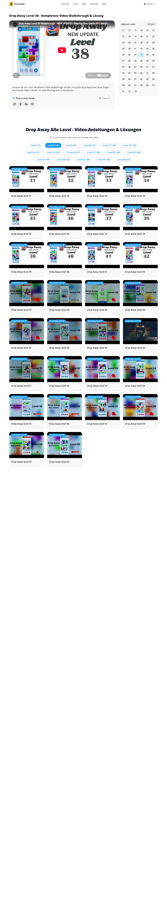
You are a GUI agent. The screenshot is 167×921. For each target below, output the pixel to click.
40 (153, 54)
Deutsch (150, 4)
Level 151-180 (129, 145)
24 (129, 42)
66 (129, 85)
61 (135, 79)
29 (123, 48)
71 (123, 91)
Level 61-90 (71, 145)
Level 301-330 (113, 152)
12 (129, 30)
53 (123, 73)
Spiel (84, 4)
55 (135, 73)
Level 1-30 (35, 145)
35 (123, 54)
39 (147, 54)
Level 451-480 (103, 159)
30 (129, 48)
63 (147, 79)
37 (135, 54)
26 (141, 42)
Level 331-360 (134, 152)
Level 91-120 (89, 145)
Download (94, 4)
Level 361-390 (43, 159)
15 (147, 30)
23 (123, 42)
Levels (75, 4)
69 (147, 85)
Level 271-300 (93, 152)
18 (129, 36)
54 (129, 73)
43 (135, 60)
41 (123, 60)
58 (153, 73)
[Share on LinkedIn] (26, 104)
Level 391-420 (63, 159)
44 (141, 60)
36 (129, 54)
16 (153, 30)
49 (135, 67)
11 (123, 30)
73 (135, 91)
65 (123, 85)
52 (153, 67)
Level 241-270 (73, 152)
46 (153, 60)
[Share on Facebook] (20, 104)
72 (129, 91)
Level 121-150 (109, 145)
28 (153, 42)
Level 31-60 (53, 145)
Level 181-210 (33, 152)
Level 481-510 (124, 159)
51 (147, 67)
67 (135, 85)
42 (129, 60)
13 (135, 30)
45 (147, 60)
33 (147, 48)
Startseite (65, 4)
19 (135, 36)
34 (153, 48)
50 (141, 67)
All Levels (151, 24)
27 (147, 42)
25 (135, 42)
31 (135, 48)
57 (147, 73)
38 (141, 54)
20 (141, 36)
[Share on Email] (32, 104)
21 (147, 36)
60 (129, 79)
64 (153, 79)
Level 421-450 (83, 159)
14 (141, 30)
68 (141, 85)
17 (123, 36)
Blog (104, 4)
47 (123, 67)
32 (141, 48)
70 (153, 85)
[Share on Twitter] (14, 104)
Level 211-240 (53, 152)
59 (123, 79)
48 (129, 67)
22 (153, 36)
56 (141, 73)
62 (141, 79)
